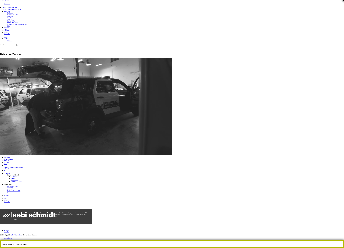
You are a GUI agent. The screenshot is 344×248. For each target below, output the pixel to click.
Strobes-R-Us (11, 21)
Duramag (6, 160)
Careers (6, 32)
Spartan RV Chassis (12, 22)
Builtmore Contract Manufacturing (17, 24)
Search (5, 37)
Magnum (9, 19)
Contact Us (7, 34)
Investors (6, 27)
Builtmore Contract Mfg (14, 191)
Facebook (6, 230)
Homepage (7, 4)
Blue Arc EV (7, 168)
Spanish (9, 42)
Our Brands (7, 11)
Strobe (5, 164)
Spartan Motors (4, 1)
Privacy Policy (8, 238)
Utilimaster (10, 13)
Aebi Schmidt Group (16, 235)
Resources (6, 30)
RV (5, 165)
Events (5, 29)
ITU (8, 26)
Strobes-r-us (14, 180)
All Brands (7, 173)
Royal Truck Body (12, 14)
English (6, 38)
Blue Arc (9, 18)
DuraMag (10, 16)
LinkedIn (6, 232)
